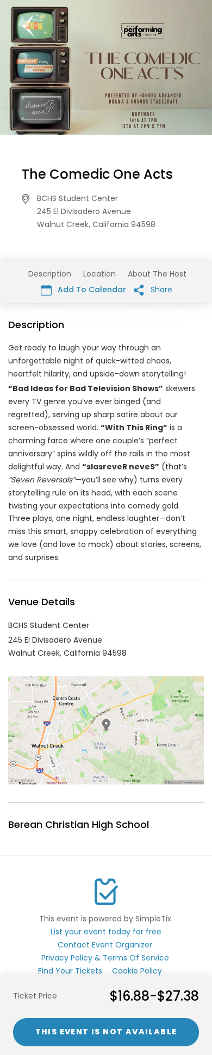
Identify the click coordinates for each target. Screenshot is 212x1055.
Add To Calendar (90, 289)
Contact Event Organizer (105, 944)
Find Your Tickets (70, 970)
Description (49, 273)
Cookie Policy (137, 970)
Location (99, 273)
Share (160, 289)
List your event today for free (106, 931)
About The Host (157, 273)
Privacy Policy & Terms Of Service (105, 957)
